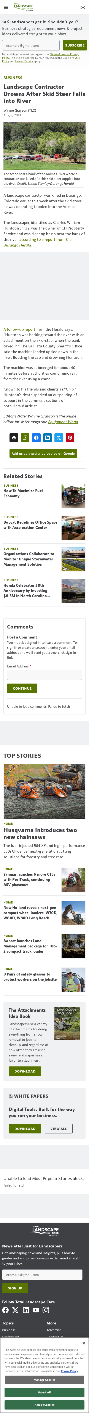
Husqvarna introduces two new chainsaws (40, 833)
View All (58, 1128)
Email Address (19, 666)
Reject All (44, 1392)
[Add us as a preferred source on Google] (25, 437)
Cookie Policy (69, 1371)
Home (8, 823)
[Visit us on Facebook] (5, 1309)
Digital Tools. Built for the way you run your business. (42, 1112)
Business (12, 77)
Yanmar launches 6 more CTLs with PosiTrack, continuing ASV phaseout (29, 879)
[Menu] (6, 7)
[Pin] (70, 437)
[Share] (36, 437)
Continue (22, 688)
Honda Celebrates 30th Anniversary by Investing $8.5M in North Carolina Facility (25, 591)
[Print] (14, 437)
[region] (44, 1375)
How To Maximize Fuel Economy (23, 493)
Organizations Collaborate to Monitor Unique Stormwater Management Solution (28, 559)
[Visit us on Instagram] (46, 1309)
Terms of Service (24, 61)
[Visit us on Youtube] (36, 1309)
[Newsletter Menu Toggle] (83, 7)
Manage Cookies (44, 1379)
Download (24, 1071)
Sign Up (15, 1288)
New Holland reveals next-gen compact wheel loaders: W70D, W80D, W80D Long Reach (30, 912)
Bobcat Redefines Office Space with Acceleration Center (30, 525)
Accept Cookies (44, 1404)
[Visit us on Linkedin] (26, 1309)
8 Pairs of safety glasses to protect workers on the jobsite (30, 977)
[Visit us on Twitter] (15, 1309)
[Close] (84, 1343)
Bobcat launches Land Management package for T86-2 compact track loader (30, 946)
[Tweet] (58, 437)
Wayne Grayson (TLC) (19, 110)
